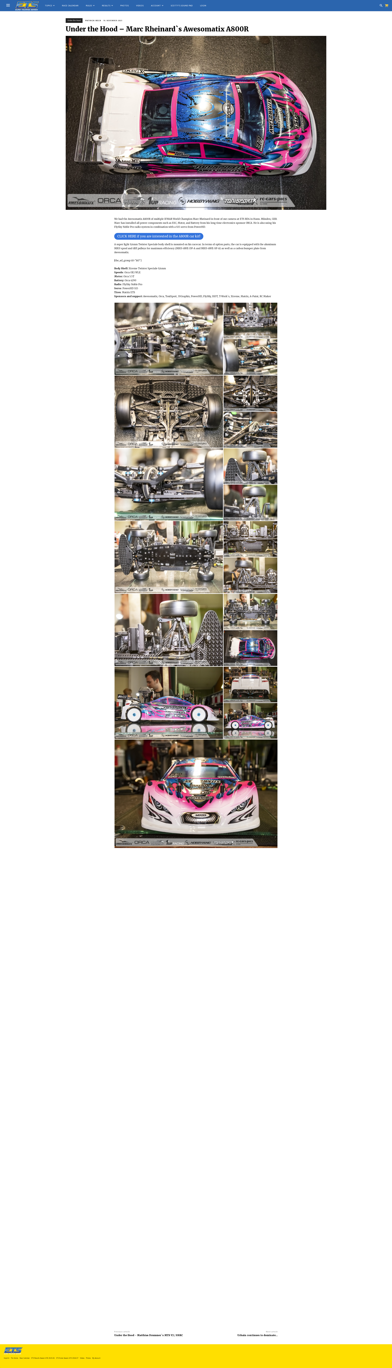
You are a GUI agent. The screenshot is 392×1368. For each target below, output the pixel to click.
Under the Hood (74, 20)
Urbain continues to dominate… (257, 1335)
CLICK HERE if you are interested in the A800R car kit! (158, 236)
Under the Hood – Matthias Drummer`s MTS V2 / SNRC (148, 1335)
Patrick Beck (93, 20)
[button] (381, 5)
